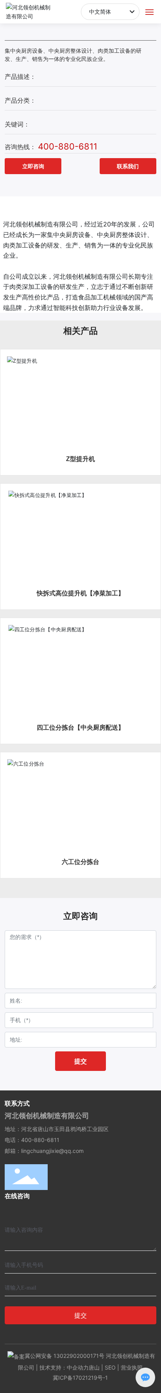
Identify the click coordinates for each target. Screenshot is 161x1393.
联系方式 (17, 1103)
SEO (110, 1367)
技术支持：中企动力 (64, 1367)
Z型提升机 (80, 459)
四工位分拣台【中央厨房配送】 (80, 727)
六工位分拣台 (80, 862)
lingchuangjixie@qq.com (52, 1150)
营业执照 (132, 1367)
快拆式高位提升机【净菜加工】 (80, 593)
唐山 (94, 1367)
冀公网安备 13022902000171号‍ (64, 1355)
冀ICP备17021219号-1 (80, 1377)
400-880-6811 (67, 146)
